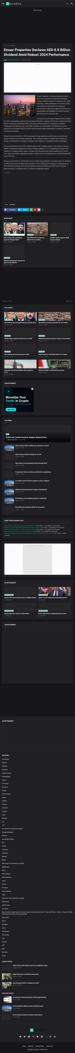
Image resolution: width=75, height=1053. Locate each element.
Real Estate (5, 901)
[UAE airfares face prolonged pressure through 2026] (9, 465)
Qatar (3, 894)
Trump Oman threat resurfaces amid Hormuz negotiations (33, 472)
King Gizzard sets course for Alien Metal (16, 613)
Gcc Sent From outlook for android (12, 828)
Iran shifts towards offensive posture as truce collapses (32, 481)
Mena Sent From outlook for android (13, 863)
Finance (4, 811)
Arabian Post (43, 1049)
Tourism (4, 942)
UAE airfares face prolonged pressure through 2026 (13, 239)
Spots (3, 928)
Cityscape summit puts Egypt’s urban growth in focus (18, 371)
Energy (4, 790)
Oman (4, 881)
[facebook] (20, 1036)
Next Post (69, 301)
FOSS (3, 815)
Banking (4, 766)
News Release (6, 874)
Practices (5, 888)
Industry (4, 835)
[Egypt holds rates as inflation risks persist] (7, 976)
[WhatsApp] (31, 209)
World (3, 955)
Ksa (3, 842)
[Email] (39, 209)
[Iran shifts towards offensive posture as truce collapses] (9, 483)
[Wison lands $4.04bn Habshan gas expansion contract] (9, 448)
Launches (5, 849)
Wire (3, 949)
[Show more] (42, 209)
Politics (4, 884)
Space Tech (5, 917)
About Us (31, 1046)
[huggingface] (46, 1036)
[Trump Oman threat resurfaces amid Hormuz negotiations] (9, 474)
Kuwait (4, 846)
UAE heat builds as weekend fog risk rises (51, 370)
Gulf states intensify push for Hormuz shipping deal (19, 525)
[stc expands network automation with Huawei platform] (7, 999)
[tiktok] (54, 1036)
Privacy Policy (40, 1046)
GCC (3, 825)
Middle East (5, 867)
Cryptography (6, 776)
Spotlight (4, 924)
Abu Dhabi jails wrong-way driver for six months (36, 239)
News (3, 870)
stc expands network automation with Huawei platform (30, 997)
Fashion (4, 801)
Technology (5, 935)
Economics (5, 783)
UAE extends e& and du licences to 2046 (16, 354)
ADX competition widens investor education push (28, 1006)
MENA (4, 860)
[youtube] (29, 1036)
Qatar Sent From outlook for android (13, 898)
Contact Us (49, 1046)
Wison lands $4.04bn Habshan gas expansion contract (32, 445)
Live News (12, 45)
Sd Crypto (5, 908)
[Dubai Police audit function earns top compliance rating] (7, 968)
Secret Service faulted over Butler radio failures (27, 1015)
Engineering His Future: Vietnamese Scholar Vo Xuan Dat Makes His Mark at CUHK (29, 533)
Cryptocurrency (6, 773)
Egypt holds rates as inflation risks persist (26, 974)
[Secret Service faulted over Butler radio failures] (7, 1017)
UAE (3, 945)
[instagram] (33, 1036)
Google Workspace (7, 832)
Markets (4, 856)
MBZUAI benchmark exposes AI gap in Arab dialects (14, 261)
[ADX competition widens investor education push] (7, 1008)
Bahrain (4, 762)
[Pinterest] (35, 209)
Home (6, 45)
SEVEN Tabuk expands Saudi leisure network (59, 239)
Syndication (5, 931)
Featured (4, 808)
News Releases (6, 877)
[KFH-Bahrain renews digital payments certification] (9, 500)
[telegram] (37, 1036)
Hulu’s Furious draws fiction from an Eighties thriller (20, 597)
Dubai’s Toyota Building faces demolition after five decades (22, 527)
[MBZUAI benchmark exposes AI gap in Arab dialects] (9, 492)
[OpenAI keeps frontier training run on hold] (9, 457)
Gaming (4, 818)
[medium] (41, 1036)
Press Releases (6, 891)
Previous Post (7, 301)
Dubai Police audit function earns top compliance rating (30, 965)
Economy (5, 787)
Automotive (5, 759)
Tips (3, 938)
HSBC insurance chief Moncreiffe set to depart (52, 354)
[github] (50, 1036)
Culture (4, 780)
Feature (4, 804)
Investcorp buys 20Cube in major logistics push (18, 531)
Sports (4, 921)
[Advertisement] (37, 27)
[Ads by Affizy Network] (32, 389)
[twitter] (24, 1036)
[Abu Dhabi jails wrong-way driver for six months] (9, 509)
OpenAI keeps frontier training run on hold (28, 454)
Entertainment (6, 794)
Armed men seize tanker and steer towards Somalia (19, 529)
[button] (3, 3)
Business (4, 769)
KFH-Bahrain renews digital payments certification (31, 498)
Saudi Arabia (6, 905)
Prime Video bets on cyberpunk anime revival (52, 613)
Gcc (3, 822)
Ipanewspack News (8, 839)
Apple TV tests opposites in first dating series (52, 597)
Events (4, 797)
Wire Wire (5, 952)
